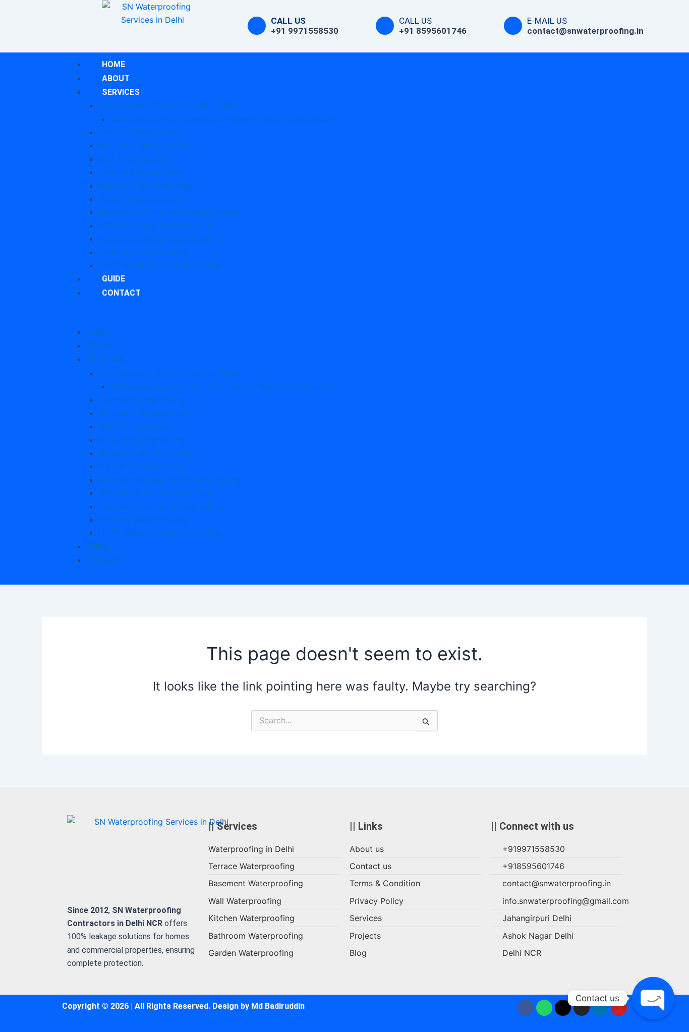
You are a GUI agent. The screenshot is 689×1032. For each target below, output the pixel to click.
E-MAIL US (547, 21)
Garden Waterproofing (141, 199)
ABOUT (100, 346)
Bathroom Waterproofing (145, 186)
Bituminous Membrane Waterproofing (169, 212)
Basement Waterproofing (145, 145)
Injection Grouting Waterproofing (161, 239)
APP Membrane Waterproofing (156, 225)
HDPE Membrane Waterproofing (159, 265)
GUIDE (97, 546)
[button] (261, 318)
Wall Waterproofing (134, 159)
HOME (97, 332)
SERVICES (121, 92)
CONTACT (121, 293)
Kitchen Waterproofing (141, 172)
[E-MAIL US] (513, 26)
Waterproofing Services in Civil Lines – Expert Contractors (222, 119)
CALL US (288, 21)
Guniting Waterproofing (143, 252)
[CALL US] (257, 26)
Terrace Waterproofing (141, 132)
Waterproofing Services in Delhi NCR (168, 105)
